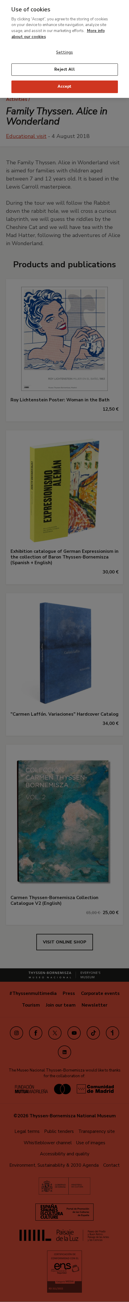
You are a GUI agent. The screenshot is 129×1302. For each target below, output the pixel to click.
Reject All (64, 69)
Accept (65, 86)
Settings (64, 52)
